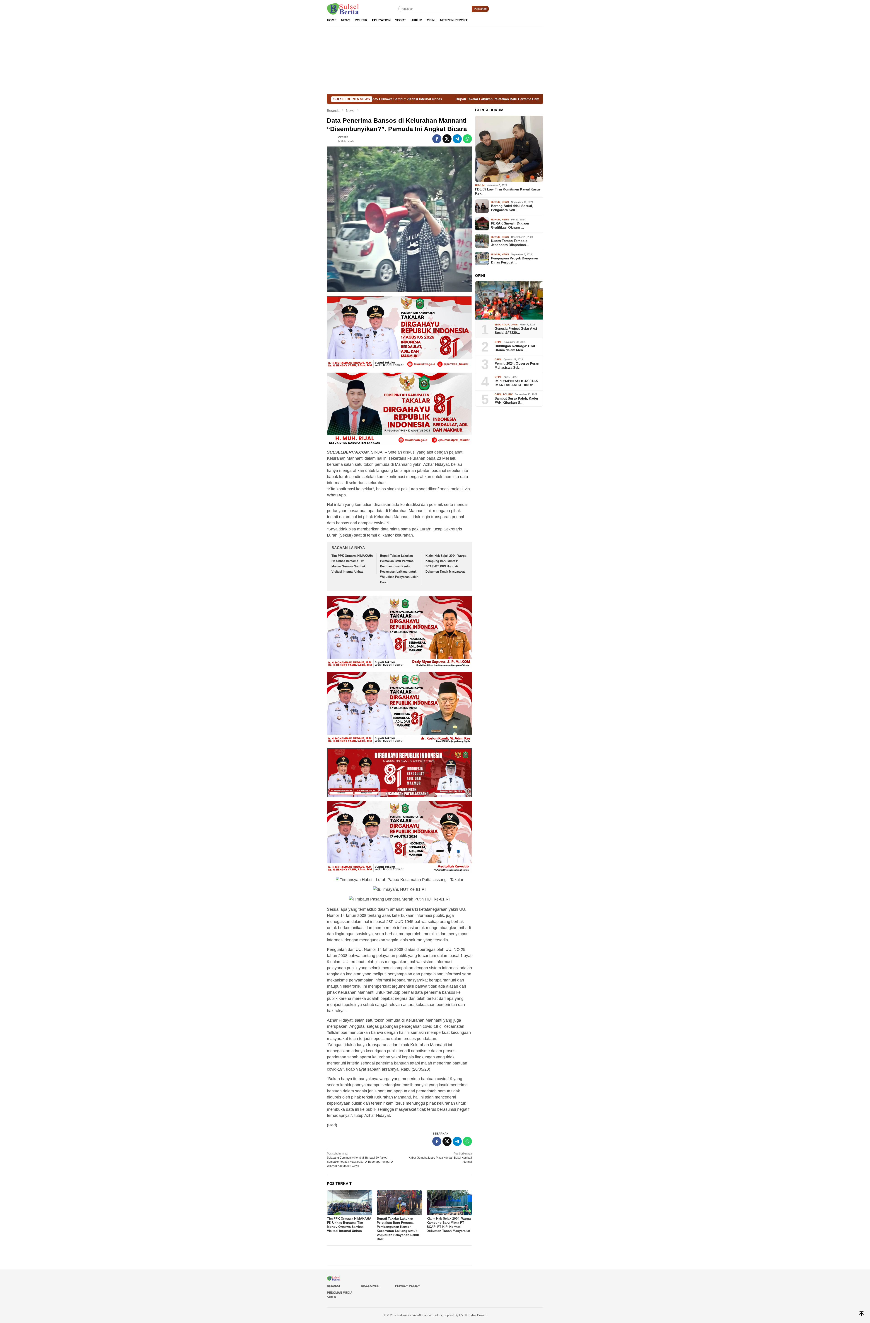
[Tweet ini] (447, 138)
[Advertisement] (435, 60)
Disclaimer (370, 1286)
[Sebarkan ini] (436, 138)
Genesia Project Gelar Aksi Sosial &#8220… (516, 330)
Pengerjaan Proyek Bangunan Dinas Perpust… (514, 260)
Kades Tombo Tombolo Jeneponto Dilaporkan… (510, 243)
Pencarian (480, 8)
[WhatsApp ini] (467, 138)
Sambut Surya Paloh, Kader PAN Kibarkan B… (516, 400)
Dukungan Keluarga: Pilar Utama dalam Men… (515, 348)
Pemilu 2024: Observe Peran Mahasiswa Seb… (517, 365)
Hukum (479, 185)
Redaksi (333, 1286)
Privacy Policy (407, 1286)
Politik (508, 394)
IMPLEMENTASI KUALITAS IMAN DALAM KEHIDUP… (516, 383)
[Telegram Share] (457, 138)
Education (502, 324)
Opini (514, 324)
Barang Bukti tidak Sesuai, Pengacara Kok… (512, 208)
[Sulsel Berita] (343, 8)
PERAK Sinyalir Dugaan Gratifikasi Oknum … (510, 225)
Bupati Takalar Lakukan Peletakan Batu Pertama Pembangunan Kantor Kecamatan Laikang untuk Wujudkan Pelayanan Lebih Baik (433, 99)
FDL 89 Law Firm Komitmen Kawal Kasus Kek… (508, 191)
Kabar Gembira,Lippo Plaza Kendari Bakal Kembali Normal (440, 1157)
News (505, 202)
